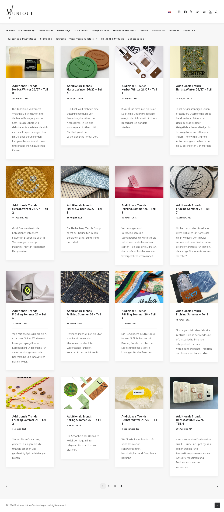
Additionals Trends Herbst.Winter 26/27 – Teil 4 (139, 90)
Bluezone (174, 31)
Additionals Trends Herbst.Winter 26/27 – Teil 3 (194, 90)
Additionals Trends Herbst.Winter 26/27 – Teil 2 (30, 209)
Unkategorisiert (137, 39)
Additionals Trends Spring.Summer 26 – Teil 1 (84, 418)
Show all (10, 31)
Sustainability (26, 31)
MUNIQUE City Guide (112, 39)
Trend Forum (45, 31)
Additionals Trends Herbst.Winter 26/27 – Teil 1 (84, 209)
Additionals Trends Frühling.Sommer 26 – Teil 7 (193, 209)
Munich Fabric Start (124, 31)
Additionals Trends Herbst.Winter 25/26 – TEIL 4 (191, 420)
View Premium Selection (83, 39)
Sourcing (60, 39)
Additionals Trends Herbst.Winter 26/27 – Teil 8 (30, 90)
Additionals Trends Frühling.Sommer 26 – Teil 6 (29, 315)
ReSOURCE (46, 39)
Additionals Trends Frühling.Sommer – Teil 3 (192, 313)
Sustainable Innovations (22, 39)
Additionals (158, 31)
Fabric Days (64, 31)
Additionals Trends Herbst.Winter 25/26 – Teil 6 (139, 420)
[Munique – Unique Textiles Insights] (19, 12)
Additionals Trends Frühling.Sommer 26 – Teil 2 (29, 420)
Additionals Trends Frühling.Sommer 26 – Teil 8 (138, 209)
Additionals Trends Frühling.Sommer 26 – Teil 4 (138, 315)
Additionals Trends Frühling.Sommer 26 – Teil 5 (84, 315)
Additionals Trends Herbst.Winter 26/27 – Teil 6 (84, 90)
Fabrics (143, 31)
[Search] (215, 12)
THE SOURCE (81, 31)
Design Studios (100, 31)
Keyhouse (189, 31)
